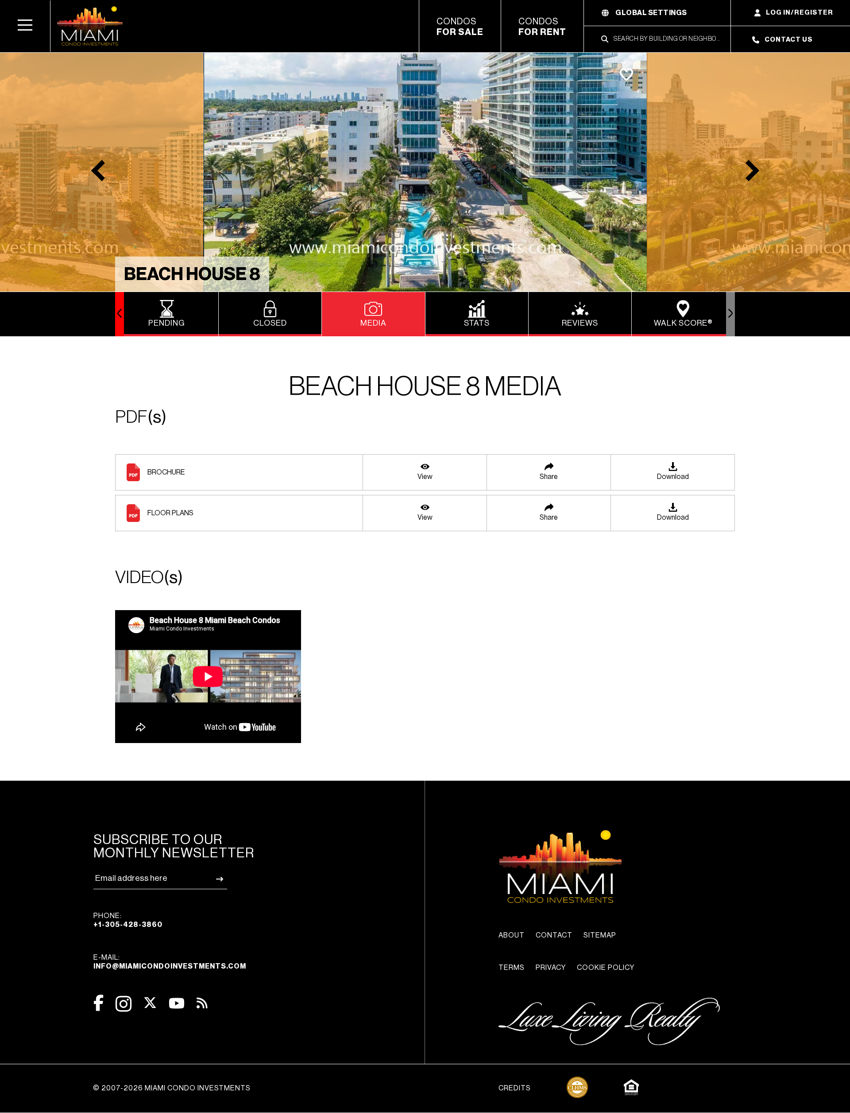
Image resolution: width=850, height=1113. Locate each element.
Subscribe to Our (173, 846)
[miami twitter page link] (150, 1003)
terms (511, 967)
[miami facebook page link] (98, 1003)
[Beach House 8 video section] (425, 677)
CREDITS (514, 1088)
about (511, 935)
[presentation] (119, 314)
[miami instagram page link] (123, 1004)
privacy (551, 967)
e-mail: (169, 962)
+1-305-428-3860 (127, 924)
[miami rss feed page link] (202, 1002)
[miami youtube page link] (177, 1003)
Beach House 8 (192, 274)
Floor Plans (170, 513)
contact (554, 935)
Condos (460, 27)
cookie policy (605, 967)
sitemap (599, 935)
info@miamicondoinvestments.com (169, 966)
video (149, 577)
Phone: (127, 920)
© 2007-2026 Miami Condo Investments (172, 1088)
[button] (25, 26)
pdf (140, 417)
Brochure (166, 472)
